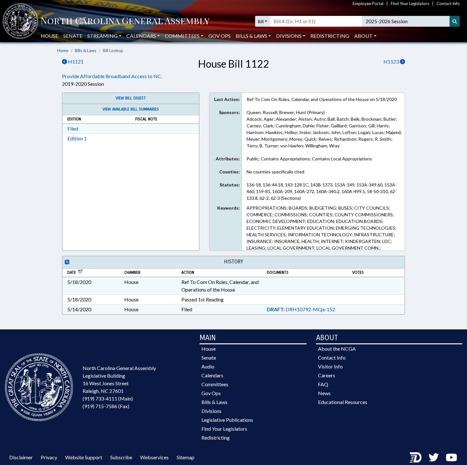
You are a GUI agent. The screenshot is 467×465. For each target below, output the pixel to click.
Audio (207, 366)
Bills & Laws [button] (251, 36)
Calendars (212, 375)
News (324, 393)
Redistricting (329, 36)
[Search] (455, 21)
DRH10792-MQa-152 (301, 309)
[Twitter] (433, 457)
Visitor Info (330, 366)
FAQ (323, 384)
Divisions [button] (288, 36)
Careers (326, 375)
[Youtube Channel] (451, 457)
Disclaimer (21, 457)
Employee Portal (368, 3)
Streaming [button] (102, 36)
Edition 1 (77, 138)
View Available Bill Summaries (131, 109)
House (49, 36)
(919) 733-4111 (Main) (108, 398)
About (363, 36)
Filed (72, 128)
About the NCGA (337, 349)
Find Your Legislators (410, 3)
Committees (214, 384)
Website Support (83, 457)
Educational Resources (342, 402)
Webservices (154, 457)
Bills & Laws (85, 50)
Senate (72, 36)
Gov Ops (219, 36)
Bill (261, 21)
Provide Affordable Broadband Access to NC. (112, 76)
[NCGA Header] (125, 21)
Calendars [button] (141, 36)
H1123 (391, 61)
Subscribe (121, 457)
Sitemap (185, 457)
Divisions (211, 411)
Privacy (49, 457)
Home (62, 50)
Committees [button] (182, 36)
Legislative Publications (227, 420)
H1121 (75, 61)
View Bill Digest (131, 98)
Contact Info (448, 3)
